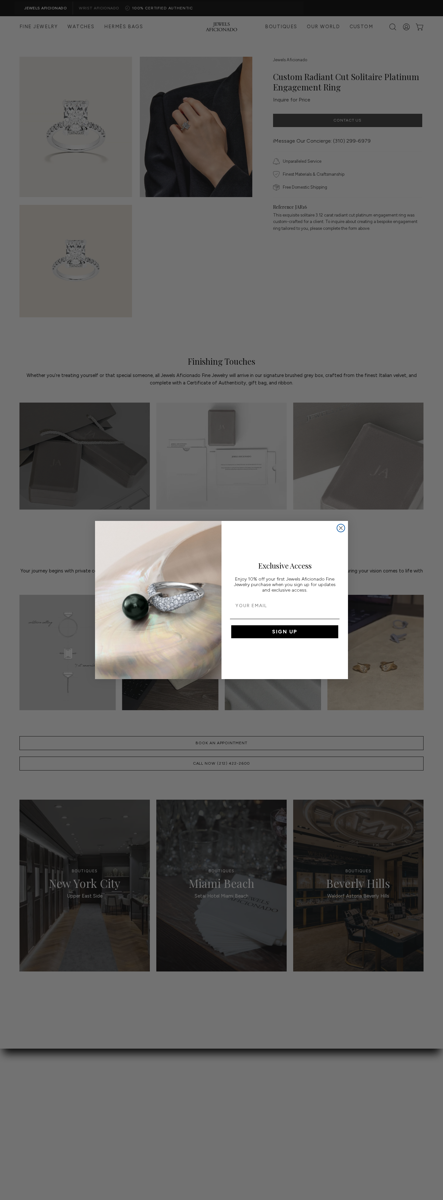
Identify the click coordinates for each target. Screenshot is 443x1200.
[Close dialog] (341, 528)
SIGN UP (284, 632)
